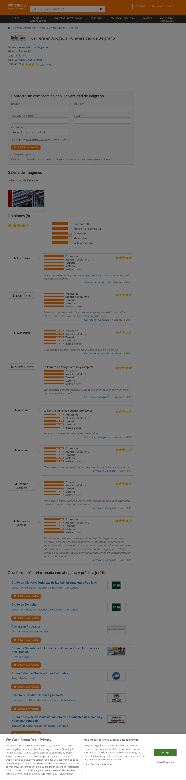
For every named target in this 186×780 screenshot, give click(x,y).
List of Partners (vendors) (97, 764)
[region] (93, 757)
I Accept (165, 752)
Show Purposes (165, 762)
